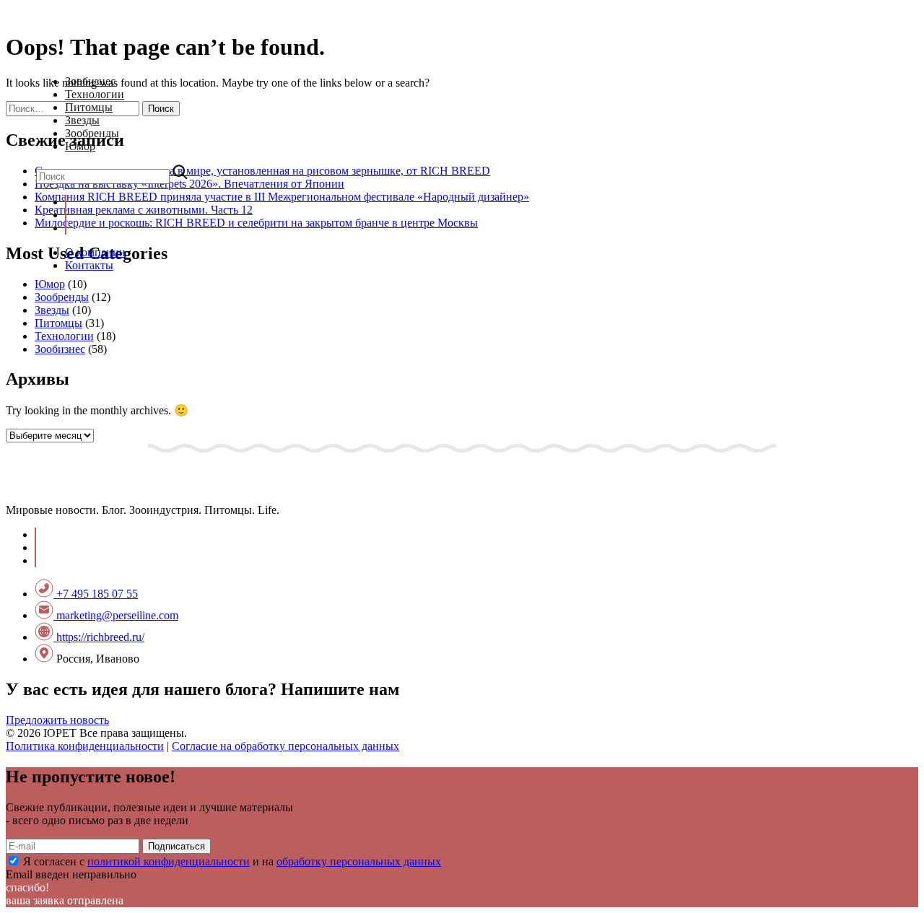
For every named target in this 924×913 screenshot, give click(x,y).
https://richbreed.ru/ (98, 637)
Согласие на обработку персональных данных (285, 746)
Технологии (94, 94)
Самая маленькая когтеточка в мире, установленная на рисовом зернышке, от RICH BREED (262, 171)
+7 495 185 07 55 (95, 593)
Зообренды (92, 133)
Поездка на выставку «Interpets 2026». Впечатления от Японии (189, 184)
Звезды (82, 120)
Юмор (80, 146)
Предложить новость (57, 720)
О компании (95, 252)
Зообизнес (90, 81)
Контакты (89, 265)
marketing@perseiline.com (115, 615)
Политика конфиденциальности (85, 746)
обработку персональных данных (358, 861)
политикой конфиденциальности (168, 861)
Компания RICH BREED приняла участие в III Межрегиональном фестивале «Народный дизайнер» (282, 197)
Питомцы (89, 107)
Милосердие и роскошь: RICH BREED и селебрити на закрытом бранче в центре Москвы (256, 223)
